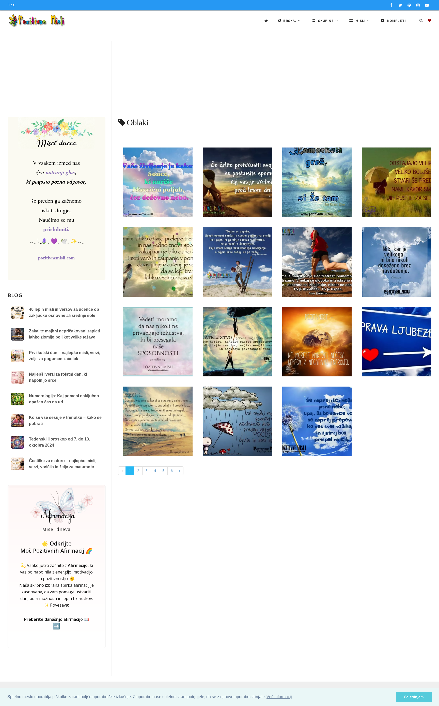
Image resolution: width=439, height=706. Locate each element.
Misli (360, 21)
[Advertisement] (219, 79)
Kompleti (396, 21)
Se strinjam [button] (414, 697)
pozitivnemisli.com (56, 257)
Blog (11, 5)
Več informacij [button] (279, 697)
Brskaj (290, 21)
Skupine (326, 21)
